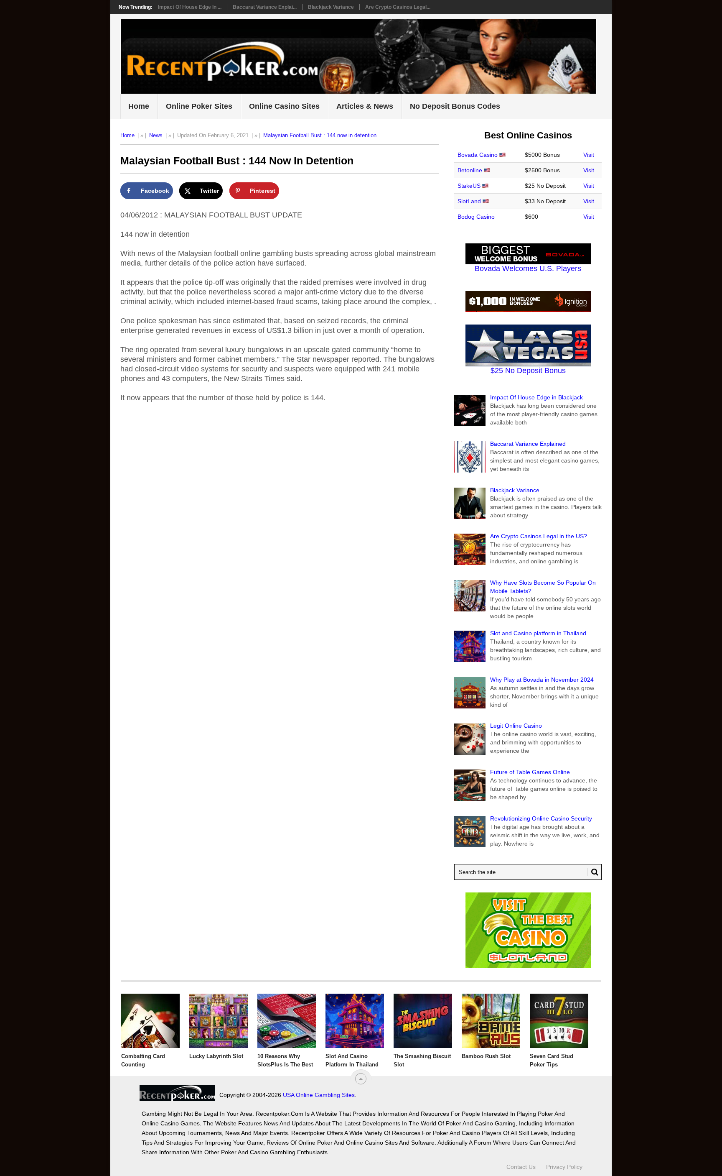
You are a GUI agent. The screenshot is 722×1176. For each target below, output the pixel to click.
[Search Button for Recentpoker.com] (592, 872)
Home (138, 106)
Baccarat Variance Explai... (265, 7)
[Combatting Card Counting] (150, 1021)
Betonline (470, 170)
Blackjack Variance (331, 7)
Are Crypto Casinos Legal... (397, 7)
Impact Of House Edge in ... (189, 7)
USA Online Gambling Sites (319, 1095)
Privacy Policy (564, 1166)
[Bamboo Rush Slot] (491, 1021)
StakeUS (469, 185)
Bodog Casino (476, 216)
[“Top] (360, 1078)
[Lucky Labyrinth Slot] (218, 1021)
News (156, 135)
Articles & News (364, 106)
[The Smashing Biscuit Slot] (423, 1021)
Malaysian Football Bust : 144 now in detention (319, 135)
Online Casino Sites (284, 106)
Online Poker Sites (199, 106)
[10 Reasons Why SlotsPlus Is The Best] (286, 1021)
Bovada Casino (478, 154)
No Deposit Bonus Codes (455, 106)
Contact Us (521, 1166)
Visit (588, 154)
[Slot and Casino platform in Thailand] (354, 1021)
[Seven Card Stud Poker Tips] (559, 1021)
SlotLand (469, 201)
